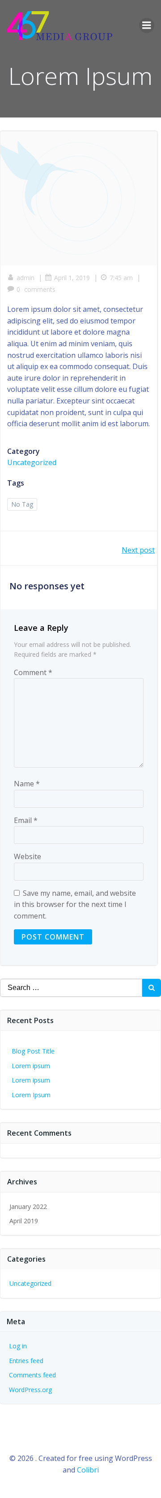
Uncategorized (31, 462)
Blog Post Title (33, 1051)
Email (26, 820)
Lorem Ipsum (31, 1095)
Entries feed (26, 1360)
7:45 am (121, 277)
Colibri (88, 1470)
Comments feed (32, 1375)
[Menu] (146, 25)
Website (27, 856)
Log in (18, 1346)
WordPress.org (30, 1389)
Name (27, 784)
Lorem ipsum (31, 1066)
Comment (33, 672)
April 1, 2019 (72, 277)
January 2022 (28, 1206)
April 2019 (23, 1221)
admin (25, 277)
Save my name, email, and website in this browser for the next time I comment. (75, 904)
